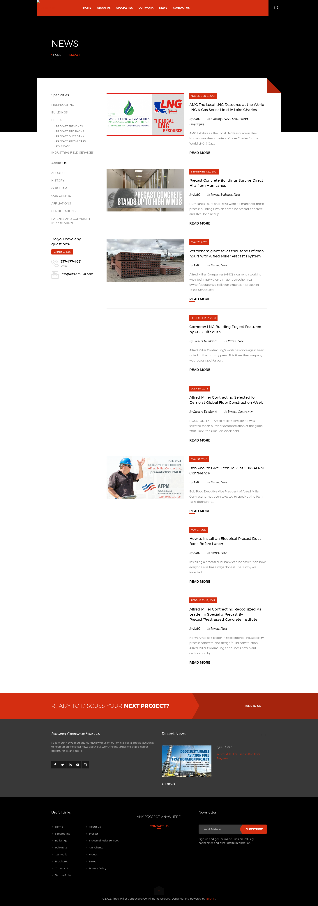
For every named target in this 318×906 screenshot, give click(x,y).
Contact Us (62, 868)
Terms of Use (63, 875)
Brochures (61, 861)
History (57, 180)
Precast (244, 119)
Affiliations (61, 203)
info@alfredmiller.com (77, 274)
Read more (199, 153)
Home (57, 54)
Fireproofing (196, 124)
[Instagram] (85, 764)
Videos (93, 854)
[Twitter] (62, 764)
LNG (235, 119)
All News (168, 784)
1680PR (210, 898)
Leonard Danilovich (205, 341)
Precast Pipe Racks (70, 131)
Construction (245, 412)
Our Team (59, 188)
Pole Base (63, 146)
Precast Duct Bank (70, 136)
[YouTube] (77, 764)
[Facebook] (55, 764)
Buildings (216, 119)
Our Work (61, 854)
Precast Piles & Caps (71, 141)
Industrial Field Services (72, 152)
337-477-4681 (71, 261)
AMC (196, 119)
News (227, 119)
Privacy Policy (97, 868)
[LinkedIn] (70, 764)
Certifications (63, 211)
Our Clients (61, 195)
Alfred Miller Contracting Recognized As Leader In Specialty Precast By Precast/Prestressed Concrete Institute (225, 614)
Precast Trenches (69, 126)
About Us (58, 173)
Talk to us (252, 706)
